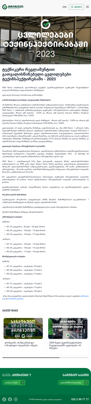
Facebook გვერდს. (16, 299)
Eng (64, 7)
